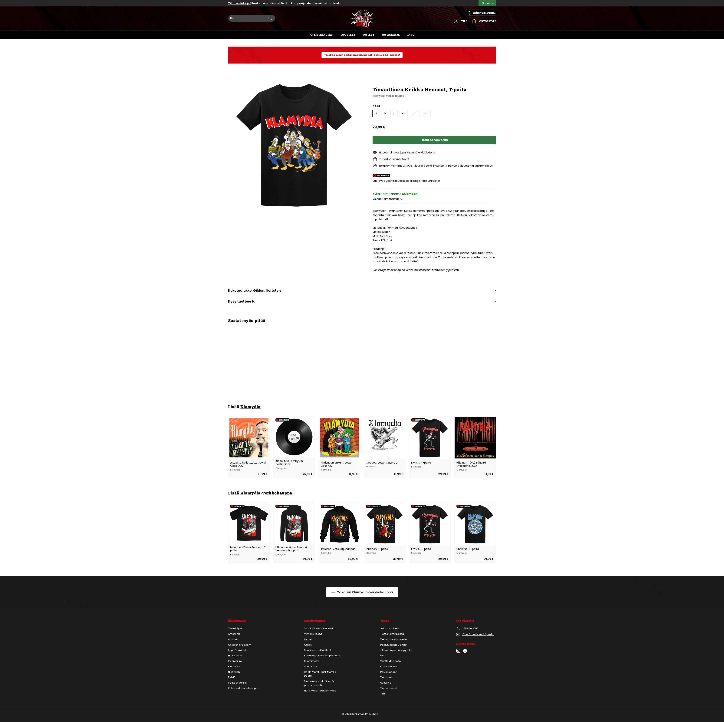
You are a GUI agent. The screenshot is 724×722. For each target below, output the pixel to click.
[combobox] (251, 18)
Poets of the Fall (237, 682)
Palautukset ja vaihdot (393, 645)
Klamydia (250, 406)
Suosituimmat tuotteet (317, 650)
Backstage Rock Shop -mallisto (323, 655)
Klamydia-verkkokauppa (388, 96)
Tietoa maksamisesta (393, 639)
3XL (425, 113)
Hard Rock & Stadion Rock (320, 690)
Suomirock (310, 666)
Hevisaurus (235, 655)
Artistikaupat (321, 34)
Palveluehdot (388, 672)
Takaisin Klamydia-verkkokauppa (365, 592)
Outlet (368, 34)
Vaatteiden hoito (390, 661)
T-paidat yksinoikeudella (319, 628)
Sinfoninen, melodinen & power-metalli (319, 683)
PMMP (231, 677)
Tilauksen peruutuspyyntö (396, 650)
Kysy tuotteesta (241, 301)
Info (411, 34)
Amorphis (234, 634)
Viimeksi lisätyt (313, 634)
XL (403, 113)
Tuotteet (348, 34)
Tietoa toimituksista (392, 634)
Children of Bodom (239, 645)
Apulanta (233, 639)
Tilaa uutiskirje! (239, 3)
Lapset (308, 639)
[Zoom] (294, 145)
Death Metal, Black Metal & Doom (320, 674)
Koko (376, 106)
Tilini (382, 693)
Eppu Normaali (237, 650)
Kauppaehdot (388, 666)
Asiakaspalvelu (389, 628)
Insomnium (235, 661)
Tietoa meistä (388, 688)
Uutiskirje (391, 34)
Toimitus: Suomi (483, 13)
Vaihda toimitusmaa (386, 199)
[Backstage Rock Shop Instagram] (458, 651)
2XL (414, 113)
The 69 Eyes (235, 628)
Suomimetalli (312, 661)
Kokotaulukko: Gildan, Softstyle (254, 290)
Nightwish (234, 672)
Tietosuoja (386, 677)
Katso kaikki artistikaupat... (244, 688)
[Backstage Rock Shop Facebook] (465, 651)
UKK (382, 655)
